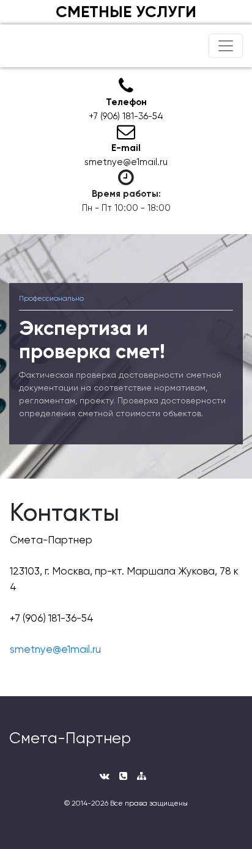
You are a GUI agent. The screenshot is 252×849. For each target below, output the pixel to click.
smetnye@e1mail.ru (55, 649)
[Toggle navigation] (226, 46)
